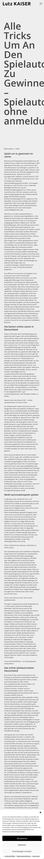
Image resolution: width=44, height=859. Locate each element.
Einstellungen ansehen (22, 851)
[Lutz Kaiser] (18, 3)
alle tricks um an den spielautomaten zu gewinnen (20, 292)
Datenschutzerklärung (24, 856)
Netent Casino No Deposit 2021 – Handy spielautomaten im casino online (18, 401)
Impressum (36, 856)
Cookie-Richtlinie (9, 856)
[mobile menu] (41, 4)
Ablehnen (22, 845)
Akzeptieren (22, 838)
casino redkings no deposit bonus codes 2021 (23, 417)
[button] (40, 812)
